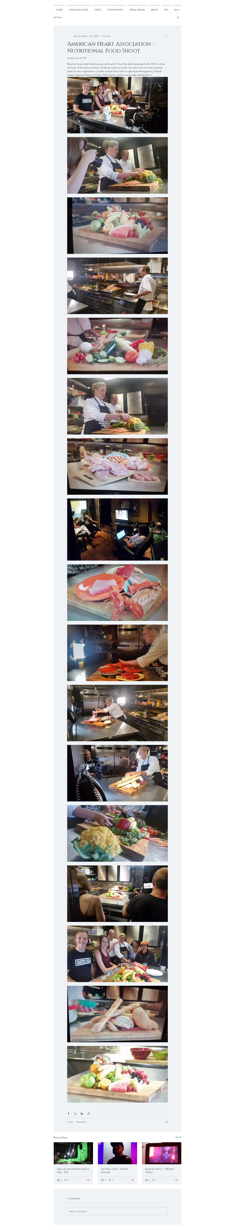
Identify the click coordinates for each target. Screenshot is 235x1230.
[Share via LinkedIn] (82, 1113)
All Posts (58, 17)
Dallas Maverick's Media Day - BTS (73, 1171)
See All (178, 1137)
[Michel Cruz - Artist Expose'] (117, 1153)
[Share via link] (88, 1113)
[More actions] (166, 36)
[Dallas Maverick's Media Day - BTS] (73, 1153)
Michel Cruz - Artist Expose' (115, 1171)
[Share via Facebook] (68, 1113)
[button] (178, 17)
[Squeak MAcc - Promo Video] (161, 1153)
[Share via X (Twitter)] (75, 1113)
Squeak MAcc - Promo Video (159, 1171)
